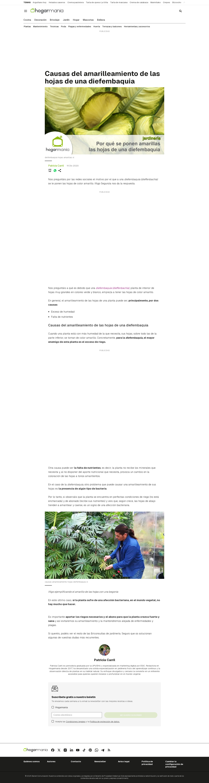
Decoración (40, 20)
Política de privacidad (147, 762)
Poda (63, 26)
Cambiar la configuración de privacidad (174, 764)
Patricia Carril (56, 165)
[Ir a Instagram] (65, 750)
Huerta (96, 26)
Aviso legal (124, 761)
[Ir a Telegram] (102, 750)
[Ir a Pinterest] (90, 750)
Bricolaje (54, 20)
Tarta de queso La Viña (97, 2)
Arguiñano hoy (39, 2)
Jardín (66, 20)
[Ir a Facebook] (52, 750)
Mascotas (88, 20)
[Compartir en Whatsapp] (55, 170)
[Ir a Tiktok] (84, 750)
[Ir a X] (59, 750)
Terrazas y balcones (112, 26)
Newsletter (100, 761)
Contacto (76, 761)
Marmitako (155, 2)
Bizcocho (176, 2)
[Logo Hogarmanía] (35, 750)
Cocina (27, 20)
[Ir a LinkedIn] (71, 750)
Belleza (101, 20)
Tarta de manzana (118, 2)
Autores (51, 761)
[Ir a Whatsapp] (96, 750)
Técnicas (54, 26)
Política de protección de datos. (105, 721)
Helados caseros (57, 2)
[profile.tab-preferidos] (50, 170)
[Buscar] (180, 11)
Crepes (166, 2)
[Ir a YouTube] (77, 750)
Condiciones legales (75, 721)
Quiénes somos (31, 761)
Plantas (27, 26)
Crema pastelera (75, 2)
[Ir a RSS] (109, 750)
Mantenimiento (40, 26)
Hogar (76, 20)
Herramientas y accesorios (137, 26)
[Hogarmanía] (50, 11)
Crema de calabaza (139, 2)
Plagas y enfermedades (79, 26)
